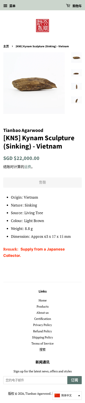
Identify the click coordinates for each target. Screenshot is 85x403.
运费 (27, 166)
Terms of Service (42, 343)
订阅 (74, 380)
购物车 (77, 6)
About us (42, 312)
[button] (67, 395)
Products (43, 306)
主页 (6, 46)
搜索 (42, 349)
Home (43, 300)
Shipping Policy (42, 337)
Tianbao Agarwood (38, 393)
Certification (42, 319)
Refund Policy (42, 331)
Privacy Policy (42, 325)
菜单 (11, 6)
